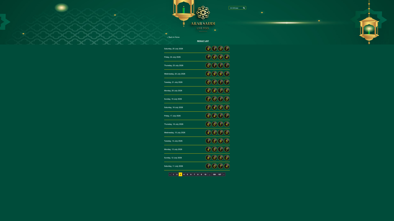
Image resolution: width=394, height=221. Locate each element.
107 (219, 174)
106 (214, 174)
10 (205, 174)
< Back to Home (173, 37)
